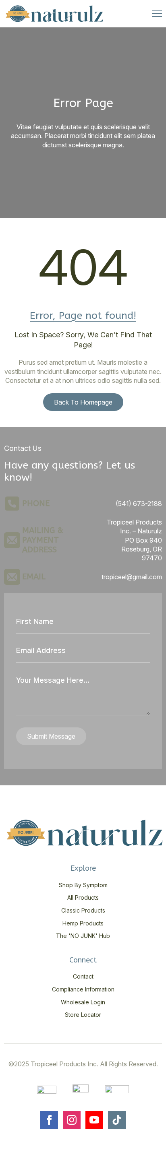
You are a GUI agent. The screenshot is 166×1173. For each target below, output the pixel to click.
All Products (83, 897)
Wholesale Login (83, 1002)
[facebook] (49, 1120)
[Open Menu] (157, 13)
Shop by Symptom (83, 885)
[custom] (117, 1120)
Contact (83, 976)
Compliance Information (83, 989)
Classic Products (83, 910)
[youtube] (94, 1120)
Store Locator (83, 1014)
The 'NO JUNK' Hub (83, 935)
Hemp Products (83, 923)
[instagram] (72, 1120)
